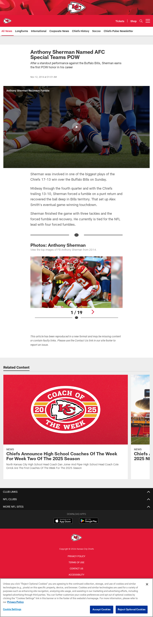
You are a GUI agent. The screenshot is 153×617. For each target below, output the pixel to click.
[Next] (92, 312)
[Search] (141, 20)
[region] (76, 597)
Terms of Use (76, 562)
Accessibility (76, 574)
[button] (76, 126)
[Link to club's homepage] (7, 19)
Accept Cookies (102, 609)
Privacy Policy (76, 556)
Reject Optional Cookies (132, 609)
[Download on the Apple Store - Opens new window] (63, 521)
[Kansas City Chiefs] (76, 538)
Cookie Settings (12, 609)
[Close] (147, 584)
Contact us (76, 568)
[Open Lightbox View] (76, 290)
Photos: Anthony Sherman (58, 245)
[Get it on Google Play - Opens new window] (88, 522)
